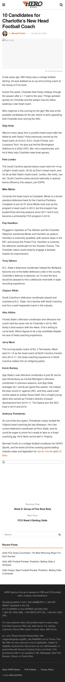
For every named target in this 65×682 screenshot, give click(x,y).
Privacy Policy (47, 669)
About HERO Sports (11, 669)
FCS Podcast (30, 669)
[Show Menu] (3, 4)
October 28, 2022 (38, 33)
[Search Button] (61, 4)
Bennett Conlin (19, 33)
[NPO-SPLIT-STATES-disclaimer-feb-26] (32, 477)
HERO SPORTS (15, 675)
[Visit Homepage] (32, 5)
